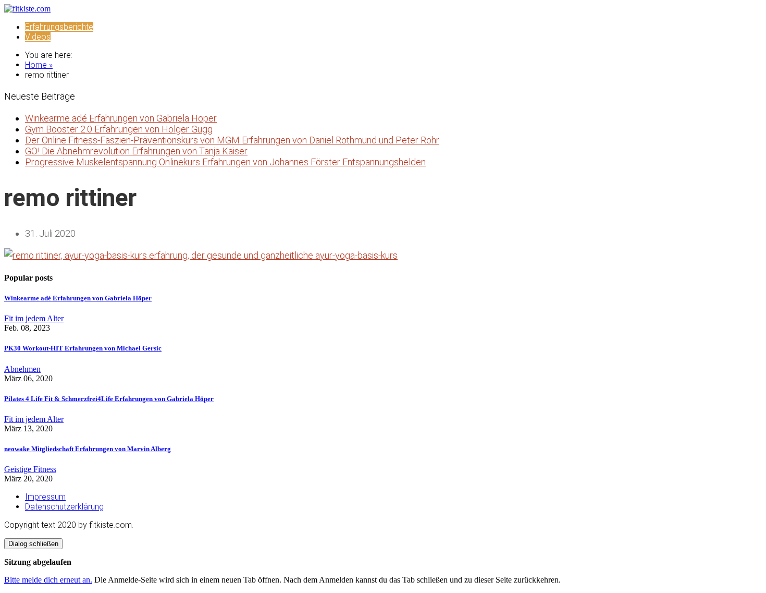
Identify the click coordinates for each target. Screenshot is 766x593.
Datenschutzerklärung (64, 507)
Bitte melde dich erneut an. (48, 579)
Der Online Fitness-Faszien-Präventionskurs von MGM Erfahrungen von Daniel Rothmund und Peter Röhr (232, 140)
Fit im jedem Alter (34, 318)
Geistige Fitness (30, 469)
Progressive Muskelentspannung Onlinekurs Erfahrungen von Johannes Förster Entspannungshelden (225, 161)
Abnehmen (22, 369)
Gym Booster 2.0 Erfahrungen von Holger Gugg (119, 129)
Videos (38, 37)
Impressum (45, 497)
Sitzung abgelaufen (37, 562)
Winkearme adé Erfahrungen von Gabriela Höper (121, 118)
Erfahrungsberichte (59, 27)
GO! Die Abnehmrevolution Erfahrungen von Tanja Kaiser (136, 151)
